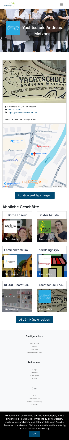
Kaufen (34, 346)
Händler (34, 373)
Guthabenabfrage (34, 352)
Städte (34, 378)
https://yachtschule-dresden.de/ (22, 112)
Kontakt (34, 404)
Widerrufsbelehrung (34, 402)
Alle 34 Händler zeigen (34, 319)
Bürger (34, 370)
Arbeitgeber (34, 375)
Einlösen (34, 349)
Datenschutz (35, 399)
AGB (34, 396)
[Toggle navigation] (61, 4)
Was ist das (34, 343)
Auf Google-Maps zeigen (34, 195)
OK (34, 433)
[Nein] (65, 425)
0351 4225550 (14, 109)
